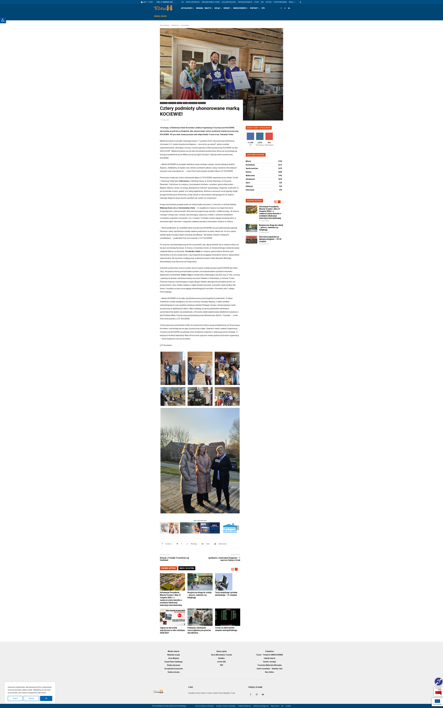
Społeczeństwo (193, 103)
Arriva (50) (221, 662)
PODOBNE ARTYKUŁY (168, 568)
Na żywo (269, 2)
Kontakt (254, 8)
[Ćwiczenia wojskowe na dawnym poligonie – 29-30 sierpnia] (251, 240)
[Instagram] (285, 8)
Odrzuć (31, 698)
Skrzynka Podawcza (245, 2)
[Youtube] (289, 8)
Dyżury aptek (222, 651)
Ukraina (199, 8)
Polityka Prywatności (244, 706)
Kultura (179, 103)
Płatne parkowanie (280, 2)
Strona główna (164, 25)
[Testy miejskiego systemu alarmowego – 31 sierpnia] (227, 582)
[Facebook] (281, 8)
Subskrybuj (269, 133)
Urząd (217, 8)
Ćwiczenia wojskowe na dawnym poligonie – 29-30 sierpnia (270, 239)
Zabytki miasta (269, 658)
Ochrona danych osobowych (204, 706)
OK (46, 698)
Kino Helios (269, 672)
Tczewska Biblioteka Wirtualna (269, 665)
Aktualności (186, 8)
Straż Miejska (173, 658)
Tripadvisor (269, 651)
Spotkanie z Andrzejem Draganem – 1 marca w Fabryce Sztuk (224, 559)
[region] (30, 692)
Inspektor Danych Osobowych (226, 706)
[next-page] (236, 569)
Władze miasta (173, 651)
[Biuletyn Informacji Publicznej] (438, 691)
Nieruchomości (240, 8)
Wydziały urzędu (173, 655)
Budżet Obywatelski (193, 2)
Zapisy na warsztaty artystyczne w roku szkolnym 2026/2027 (172, 630)
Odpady (226, 8)
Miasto (208, 8)
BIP (183, 2)
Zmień (15, 698)
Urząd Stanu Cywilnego (174, 662)
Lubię (250, 133)
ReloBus (221, 658)
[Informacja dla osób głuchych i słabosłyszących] (438, 682)
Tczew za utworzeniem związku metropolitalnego (226, 628)
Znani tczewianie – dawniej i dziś (269, 669)
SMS (262, 2)
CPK (263, 8)
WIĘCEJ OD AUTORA (187, 568)
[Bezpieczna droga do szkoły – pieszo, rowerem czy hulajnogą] (200, 582)
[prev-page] (232, 569)
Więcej (291, 2)
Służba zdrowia (174, 672)
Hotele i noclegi (269, 662)
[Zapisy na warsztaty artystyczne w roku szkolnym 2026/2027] (172, 617)
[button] (3, 20)
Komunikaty (172, 103)
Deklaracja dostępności (261, 706)
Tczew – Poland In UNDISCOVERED (269, 655)
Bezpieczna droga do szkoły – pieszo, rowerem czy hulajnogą (199, 595)
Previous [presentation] (163, 528)
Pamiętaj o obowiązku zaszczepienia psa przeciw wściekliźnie (199, 630)
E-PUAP (256, 2)
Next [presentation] (237, 528)
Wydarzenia (202, 103)
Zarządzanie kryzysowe (173, 669)
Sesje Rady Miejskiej (229, 2)
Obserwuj (259, 133)
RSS (282, 706)
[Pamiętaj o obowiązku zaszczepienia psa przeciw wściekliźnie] (200, 617)
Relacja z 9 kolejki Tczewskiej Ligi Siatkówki (174, 559)
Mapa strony (275, 706)
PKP (221, 665)
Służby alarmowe (173, 665)
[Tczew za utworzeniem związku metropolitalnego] (227, 617)
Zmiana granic (160, 16)
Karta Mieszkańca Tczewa (211, 2)
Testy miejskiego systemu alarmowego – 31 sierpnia (226, 593)
